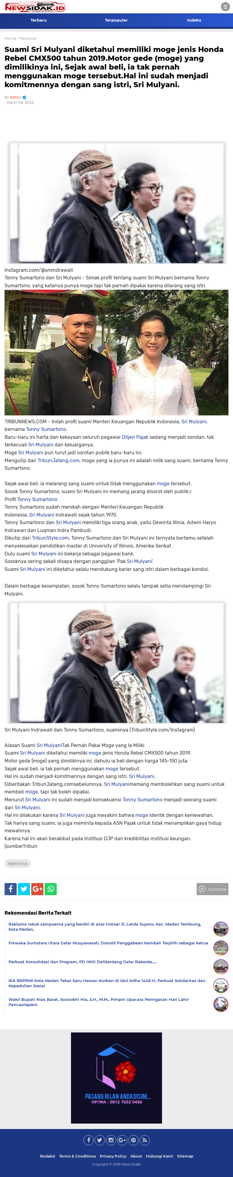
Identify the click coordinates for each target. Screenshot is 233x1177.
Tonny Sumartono (46, 429)
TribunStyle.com (50, 538)
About (136, 1156)
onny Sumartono (38, 499)
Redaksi (47, 1156)
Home (10, 38)
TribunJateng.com (58, 460)
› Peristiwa (26, 38)
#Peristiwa (17, 863)
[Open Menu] (225, 6)
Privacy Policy (113, 1156)
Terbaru (39, 20)
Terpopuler (116, 20)
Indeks (194, 20)
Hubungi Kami (159, 1156)
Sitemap (185, 1156)
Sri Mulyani (194, 422)
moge (163, 483)
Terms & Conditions (77, 1156)
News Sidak (131, 1164)
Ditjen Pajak (135, 437)
